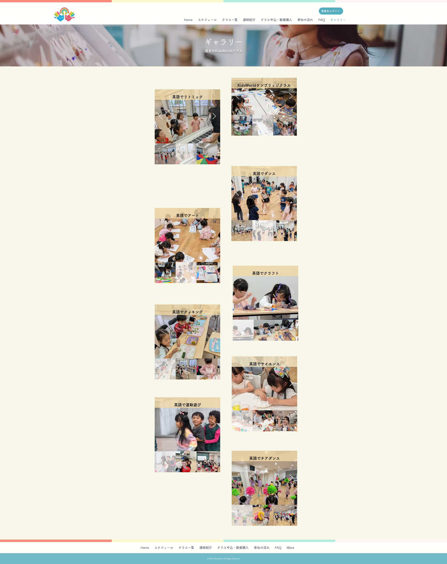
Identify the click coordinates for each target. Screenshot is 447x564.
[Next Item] (214, 116)
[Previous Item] (161, 116)
